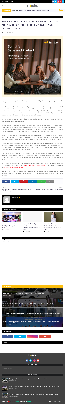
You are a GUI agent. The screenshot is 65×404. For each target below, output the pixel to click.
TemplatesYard (15, 401)
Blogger (29, 401)
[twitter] (55, 1)
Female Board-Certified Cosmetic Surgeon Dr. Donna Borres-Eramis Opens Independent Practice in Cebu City (53, 226)
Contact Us (60, 401)
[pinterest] (60, 1)
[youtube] (45, 336)
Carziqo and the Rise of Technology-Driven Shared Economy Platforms (23, 293)
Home (2, 1)
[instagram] (58, 1)
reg (4, 32)
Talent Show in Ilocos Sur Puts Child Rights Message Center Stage (10, 226)
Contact (11, 1)
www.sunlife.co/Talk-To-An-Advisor (34, 165)
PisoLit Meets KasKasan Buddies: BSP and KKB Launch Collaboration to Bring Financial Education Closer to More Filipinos (31, 322)
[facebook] (53, 1)
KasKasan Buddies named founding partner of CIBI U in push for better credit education (28, 303)
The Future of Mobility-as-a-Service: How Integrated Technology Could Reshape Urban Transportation (32, 313)
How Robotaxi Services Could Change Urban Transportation (34, 10)
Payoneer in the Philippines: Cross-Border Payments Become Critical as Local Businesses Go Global (32, 226)
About (6, 1)
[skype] (63, 1)
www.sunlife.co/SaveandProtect (13, 167)
